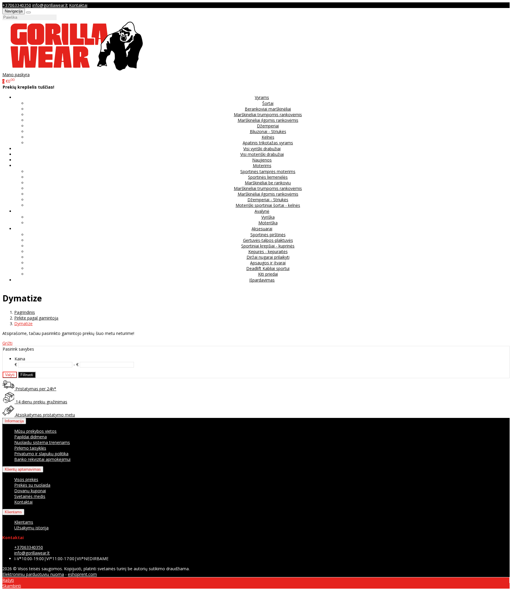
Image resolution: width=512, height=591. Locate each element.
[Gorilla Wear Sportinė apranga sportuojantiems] (77, 69)
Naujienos (262, 160)
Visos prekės (26, 479)
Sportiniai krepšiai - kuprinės (268, 246)
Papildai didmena (30, 437)
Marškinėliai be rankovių (268, 183)
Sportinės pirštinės (268, 234)
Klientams (13, 512)
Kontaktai (78, 5)
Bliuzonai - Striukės (268, 131)
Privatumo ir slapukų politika (41, 453)
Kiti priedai (268, 274)
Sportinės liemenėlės (268, 177)
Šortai (267, 103)
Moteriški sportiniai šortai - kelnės (268, 205)
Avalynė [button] (262, 211)
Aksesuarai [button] (262, 228)
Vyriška (268, 217)
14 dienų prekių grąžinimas (41, 402)
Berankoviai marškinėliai (268, 109)
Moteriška (268, 223)
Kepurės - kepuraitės (268, 251)
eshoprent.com (82, 574)
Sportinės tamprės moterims (267, 171)
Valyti (10, 375)
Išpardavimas (262, 280)
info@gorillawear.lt (50, 5)
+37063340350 (16, 5)
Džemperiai (268, 126)
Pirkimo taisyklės (30, 448)
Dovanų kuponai (30, 490)
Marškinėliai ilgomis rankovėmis (268, 120)
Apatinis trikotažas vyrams (268, 143)
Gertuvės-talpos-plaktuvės (268, 240)
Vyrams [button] (262, 97)
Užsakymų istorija (31, 528)
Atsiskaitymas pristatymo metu (44, 415)
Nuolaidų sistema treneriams (42, 442)
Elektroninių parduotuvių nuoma (33, 574)
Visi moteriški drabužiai (262, 154)
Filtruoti (26, 375)
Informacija (14, 421)
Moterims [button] (262, 165)
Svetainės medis (29, 496)
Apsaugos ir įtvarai (268, 263)
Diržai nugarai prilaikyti (268, 257)
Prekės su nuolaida (32, 485)
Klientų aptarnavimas (23, 469)
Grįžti (7, 343)
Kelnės (268, 137)
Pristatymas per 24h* (35, 389)
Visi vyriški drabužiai (262, 148)
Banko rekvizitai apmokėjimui (42, 459)
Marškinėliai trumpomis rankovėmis (268, 114)
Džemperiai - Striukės (267, 199)
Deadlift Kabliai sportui (267, 268)
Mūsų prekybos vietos (35, 431)
